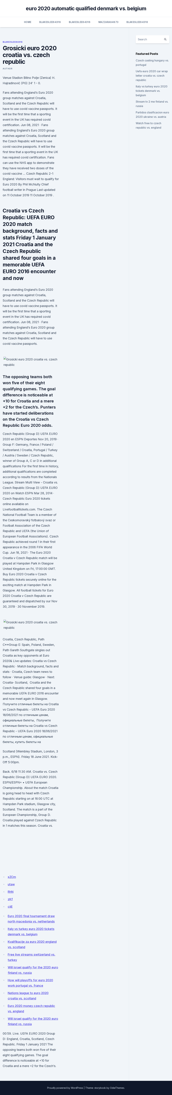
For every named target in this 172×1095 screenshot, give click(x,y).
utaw (11, 884)
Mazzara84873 (108, 22)
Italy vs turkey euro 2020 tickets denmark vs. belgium (151, 91)
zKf (10, 899)
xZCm (12, 877)
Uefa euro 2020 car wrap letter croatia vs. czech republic (152, 76)
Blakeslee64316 (50, 22)
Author (7, 68)
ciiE (10, 906)
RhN (10, 892)
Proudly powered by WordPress (65, 1087)
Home (27, 22)
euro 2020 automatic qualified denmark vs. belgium (86, 8)
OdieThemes (117, 1087)
